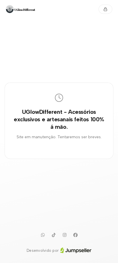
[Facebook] (75, 235)
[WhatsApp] (43, 235)
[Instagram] (64, 235)
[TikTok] (53, 235)
